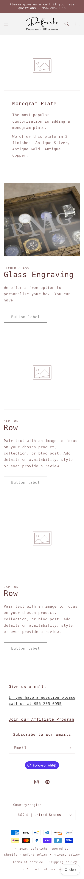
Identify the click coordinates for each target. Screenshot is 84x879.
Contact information (45, 869)
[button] (6, 23)
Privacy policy (66, 854)
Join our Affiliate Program (41, 719)
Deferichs (39, 848)
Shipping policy (63, 862)
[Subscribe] (69, 748)
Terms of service (28, 862)
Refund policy (35, 854)
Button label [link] (25, 317)
